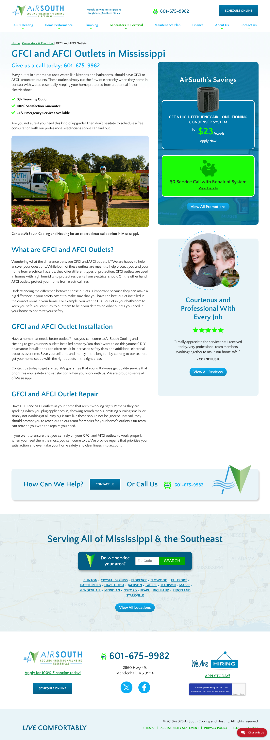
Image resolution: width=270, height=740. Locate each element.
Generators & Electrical (38, 43)
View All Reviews (208, 372)
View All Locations (135, 607)
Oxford (130, 590)
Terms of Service (220, 691)
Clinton (90, 580)
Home (15, 43)
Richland (161, 590)
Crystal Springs (114, 580)
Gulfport (179, 580)
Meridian (112, 590)
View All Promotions (208, 207)
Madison (168, 585)
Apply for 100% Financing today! (53, 673)
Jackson (135, 585)
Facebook (144, 687)
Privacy (235, 694)
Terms (242, 694)
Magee (184, 585)
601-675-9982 (82, 65)
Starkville (135, 595)
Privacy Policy (206, 691)
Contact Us (105, 484)
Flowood (159, 580)
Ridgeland (182, 590)
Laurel (151, 585)
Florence (139, 580)
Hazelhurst (114, 585)
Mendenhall (90, 590)
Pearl (145, 590)
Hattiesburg (90, 585)
